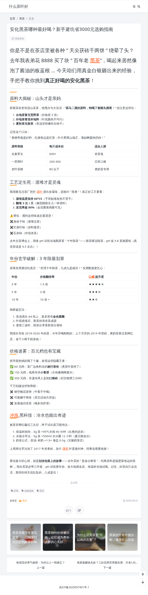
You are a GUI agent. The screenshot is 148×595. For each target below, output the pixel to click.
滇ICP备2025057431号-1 (74, 587)
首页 (12, 18)
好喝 (15, 490)
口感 (92, 277)
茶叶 (40, 192)
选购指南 (29, 490)
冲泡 (14, 415)
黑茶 (22, 18)
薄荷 (65, 448)
